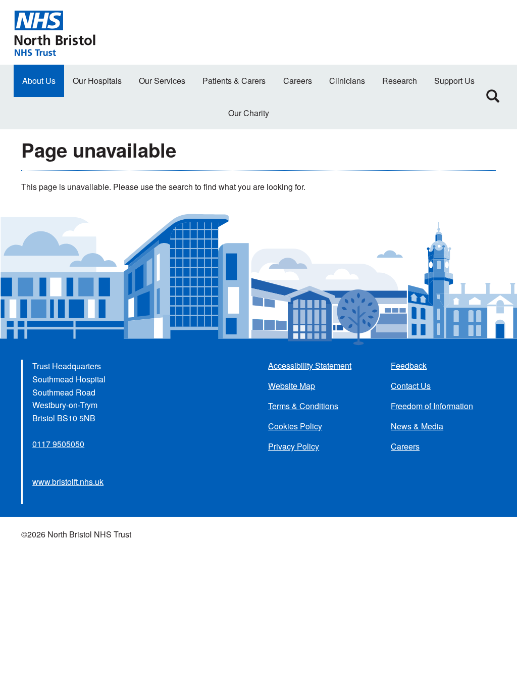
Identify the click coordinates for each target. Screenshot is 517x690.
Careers (297, 80)
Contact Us (411, 385)
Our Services (162, 80)
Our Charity (248, 113)
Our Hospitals (97, 80)
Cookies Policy (295, 426)
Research (399, 80)
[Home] (54, 32)
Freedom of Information (432, 406)
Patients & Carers (234, 80)
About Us (39, 80)
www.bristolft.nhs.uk (68, 481)
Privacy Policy (293, 446)
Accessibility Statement (309, 365)
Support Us (454, 80)
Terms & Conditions (303, 406)
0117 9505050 (58, 444)
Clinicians (347, 80)
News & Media (417, 426)
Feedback (409, 365)
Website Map (291, 385)
